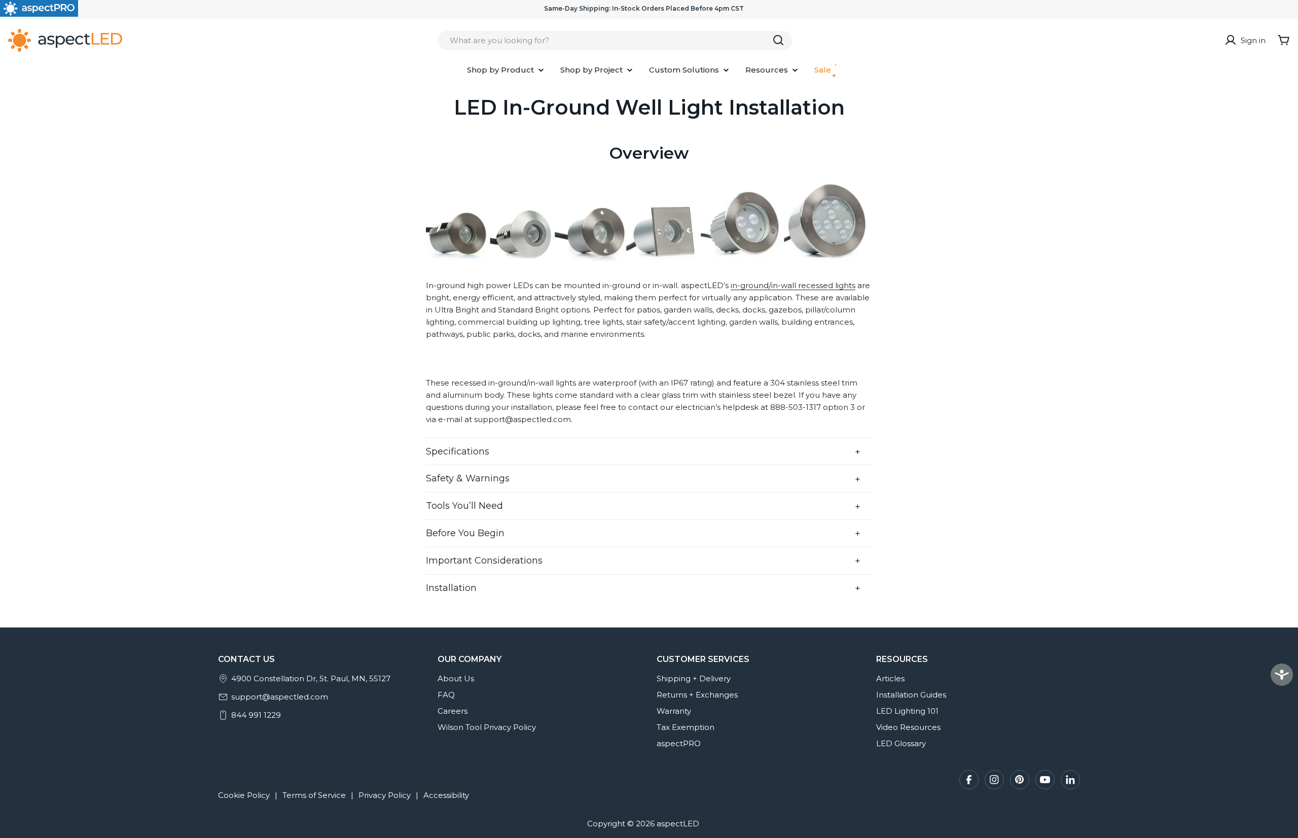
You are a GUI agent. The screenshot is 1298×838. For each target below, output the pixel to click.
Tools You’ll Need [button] (464, 505)
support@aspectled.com (279, 697)
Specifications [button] (457, 451)
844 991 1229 (256, 715)
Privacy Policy (384, 795)
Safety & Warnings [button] (468, 478)
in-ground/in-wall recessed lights (793, 285)
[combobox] (615, 40)
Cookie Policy (244, 795)
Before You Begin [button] (465, 533)
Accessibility (446, 795)
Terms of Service (314, 795)
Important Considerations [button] (484, 560)
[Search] (778, 40)
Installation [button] (451, 587)
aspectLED (678, 823)
